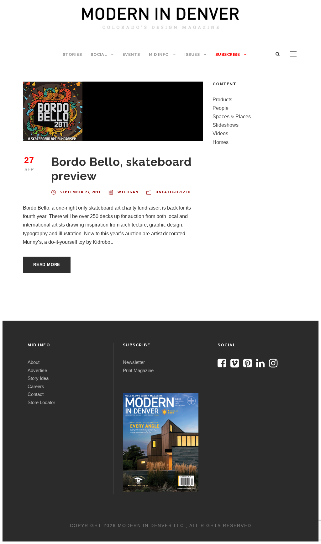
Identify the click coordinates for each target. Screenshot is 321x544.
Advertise (37, 370)
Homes (221, 142)
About (33, 362)
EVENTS (131, 54)
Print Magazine (138, 370)
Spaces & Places (232, 116)
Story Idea (38, 378)
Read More (46, 264)
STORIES (72, 54)
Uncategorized (173, 191)
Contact (36, 394)
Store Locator (41, 402)
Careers (36, 386)
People (221, 108)
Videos (220, 133)
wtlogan (128, 191)
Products (222, 99)
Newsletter (134, 362)
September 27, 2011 (80, 191)
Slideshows (226, 125)
